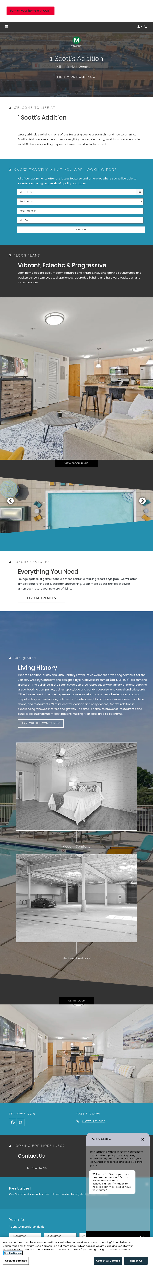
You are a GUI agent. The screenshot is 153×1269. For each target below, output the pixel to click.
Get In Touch (76, 1000)
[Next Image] (143, 501)
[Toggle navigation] (6, 26)
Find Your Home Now (76, 77)
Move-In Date (28, 192)
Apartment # (28, 210)
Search (81, 229)
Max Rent (25, 220)
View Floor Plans (76, 463)
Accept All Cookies (108, 1260)
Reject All (136, 1260)
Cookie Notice (13, 1253)
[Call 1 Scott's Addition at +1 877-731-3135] (146, 26)
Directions (37, 1168)
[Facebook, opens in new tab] (12, 1122)
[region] (76, 1253)
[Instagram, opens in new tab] (20, 1122)
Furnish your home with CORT (30, 10)
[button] (140, 26)
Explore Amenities (41, 598)
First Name (19, 1235)
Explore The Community (41, 723)
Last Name (54, 1235)
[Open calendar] (139, 192)
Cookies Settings (16, 1260)
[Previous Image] (10, 501)
